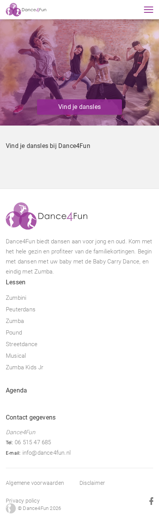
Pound (14, 332)
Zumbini (16, 297)
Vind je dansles (79, 106)
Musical (16, 355)
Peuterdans (21, 309)
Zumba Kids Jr (25, 367)
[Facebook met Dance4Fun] (147, 501)
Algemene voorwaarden (35, 483)
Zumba (15, 321)
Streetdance (21, 344)
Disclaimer (92, 483)
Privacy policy (23, 501)
